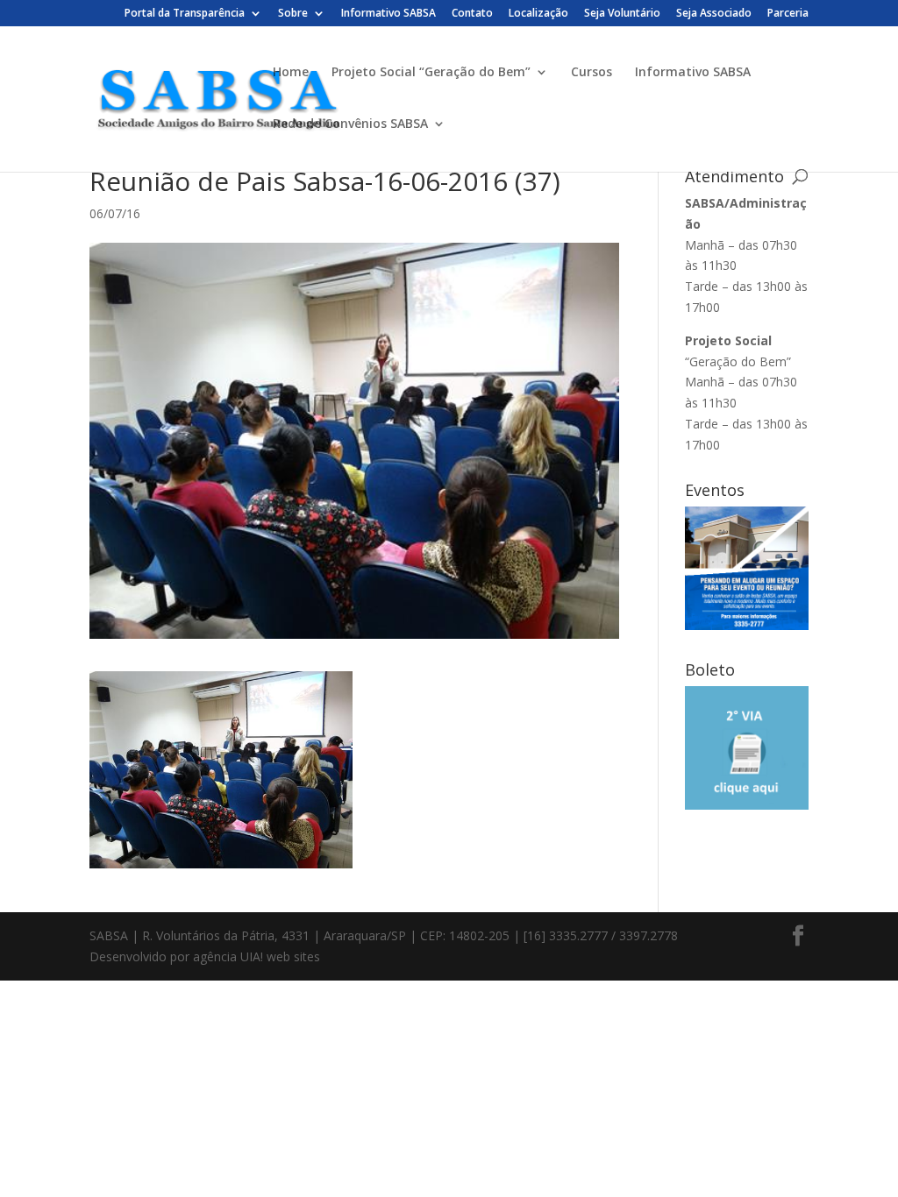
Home (291, 73)
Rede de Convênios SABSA (350, 124)
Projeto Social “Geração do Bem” (431, 73)
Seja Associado (714, 14)
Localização (538, 14)
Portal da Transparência (185, 14)
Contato (472, 14)
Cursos (591, 73)
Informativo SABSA (388, 14)
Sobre (293, 14)
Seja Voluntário (622, 14)
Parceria (788, 14)
